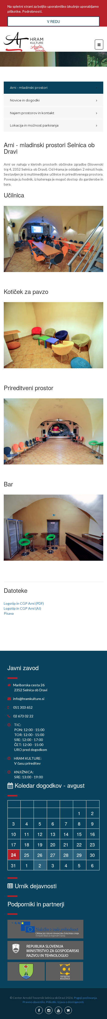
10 (13, 834)
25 (26, 855)
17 (13, 844)
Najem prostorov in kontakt (32, 113)
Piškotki (51, 1002)
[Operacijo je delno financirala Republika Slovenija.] (45, 950)
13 (52, 834)
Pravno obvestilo (34, 1002)
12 (39, 834)
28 (65, 855)
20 (52, 844)
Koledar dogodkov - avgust (49, 785)
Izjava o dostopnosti (70, 1002)
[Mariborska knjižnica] (64, 971)
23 (92, 844)
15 (79, 834)
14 (65, 834)
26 (39, 855)
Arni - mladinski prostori (29, 88)
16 (92, 834)
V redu (53, 21)
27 (52, 855)
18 (26, 844)
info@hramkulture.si (28, 698)
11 (26, 834)
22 (79, 844)
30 (92, 855)
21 (65, 844)
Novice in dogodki (25, 100)
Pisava (9, 613)
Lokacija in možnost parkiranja (34, 125)
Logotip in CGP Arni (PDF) (24, 603)
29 (79, 855)
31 (13, 865)
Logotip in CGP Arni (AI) (22, 608)
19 (39, 844)
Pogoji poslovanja (85, 998)
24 (13, 855)
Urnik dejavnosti (34, 885)
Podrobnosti (32, 11)
